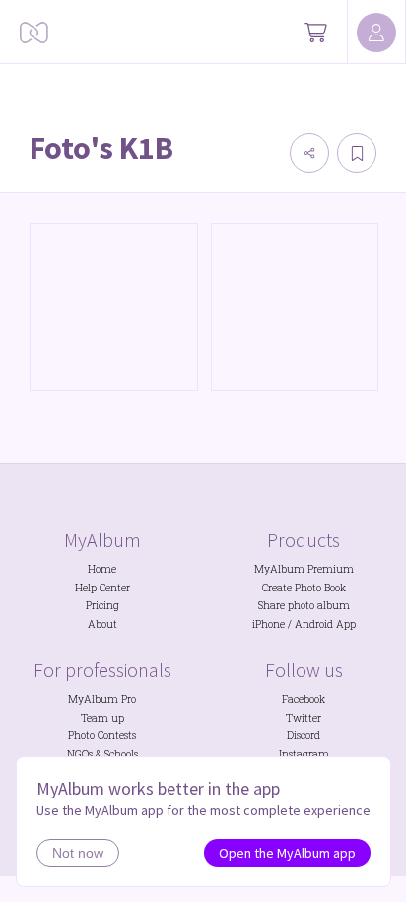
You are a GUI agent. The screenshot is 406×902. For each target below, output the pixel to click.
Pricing (102, 605)
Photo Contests (102, 735)
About (102, 624)
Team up (102, 718)
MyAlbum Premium (304, 569)
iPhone (268, 624)
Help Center (102, 587)
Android (314, 624)
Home (102, 569)
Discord (303, 735)
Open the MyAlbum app (287, 853)
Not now (77, 853)
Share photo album (304, 605)
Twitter (303, 718)
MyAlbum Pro (102, 699)
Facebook (303, 699)
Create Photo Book (304, 587)
